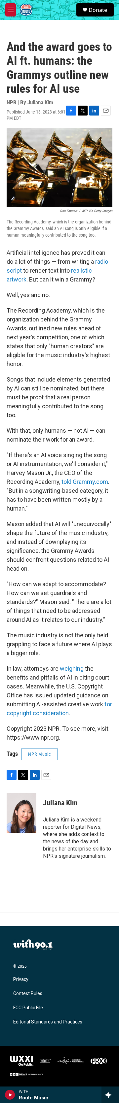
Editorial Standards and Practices (47, 1021)
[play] (10, 1094)
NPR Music (39, 754)
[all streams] (110, 1094)
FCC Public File (28, 1007)
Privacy (20, 979)
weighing (72, 668)
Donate (98, 10)
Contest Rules (27, 993)
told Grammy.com (84, 481)
